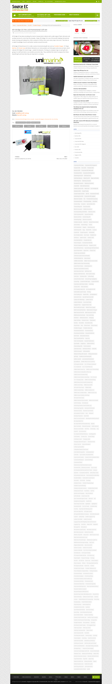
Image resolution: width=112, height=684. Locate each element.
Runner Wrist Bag (78, 596)
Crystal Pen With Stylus (85, 281)
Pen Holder (81, 322)
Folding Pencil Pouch (78, 490)
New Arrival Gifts (88, 545)
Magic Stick (89, 524)
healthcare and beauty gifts (85, 356)
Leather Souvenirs (88, 519)
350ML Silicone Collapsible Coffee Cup (82, 372)
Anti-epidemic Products (79, 413)
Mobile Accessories (88, 209)
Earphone (76, 472)
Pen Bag (92, 558)
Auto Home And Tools (79, 271)
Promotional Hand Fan (79, 330)
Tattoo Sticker (89, 630)
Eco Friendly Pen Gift (90, 289)
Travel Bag (84, 638)
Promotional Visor (89, 581)
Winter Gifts (96, 653)
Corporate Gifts (78, 138)
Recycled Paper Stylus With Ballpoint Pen (83, 594)
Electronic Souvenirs (87, 219)
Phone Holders (95, 560)
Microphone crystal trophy (80, 529)
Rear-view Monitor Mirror (92, 586)
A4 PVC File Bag (77, 403)
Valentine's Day (77, 653)
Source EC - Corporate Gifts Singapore (91, 681)
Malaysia (44, 677)
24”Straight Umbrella (78, 364)
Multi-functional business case (80, 537)
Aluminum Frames (78, 410)
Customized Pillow (78, 462)
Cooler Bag (76, 281)
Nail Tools (92, 542)
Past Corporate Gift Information (95, 59)
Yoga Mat (85, 658)
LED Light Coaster (88, 511)
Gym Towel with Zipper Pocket (80, 498)
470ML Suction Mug (78, 384)
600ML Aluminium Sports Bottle (81, 400)
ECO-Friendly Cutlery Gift (79, 289)
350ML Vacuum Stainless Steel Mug (81, 377)
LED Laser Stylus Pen (78, 511)
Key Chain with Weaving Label (85, 508)
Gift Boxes (76, 237)
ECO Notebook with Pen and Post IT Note (83, 470)
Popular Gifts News (86, 59)
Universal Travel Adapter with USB (81, 651)
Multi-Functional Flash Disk (79, 310)
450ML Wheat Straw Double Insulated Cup (83, 382)
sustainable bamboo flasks (80, 669)
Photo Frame (87, 325)
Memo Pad (87, 188)
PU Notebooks (77, 552)
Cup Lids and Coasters (79, 457)
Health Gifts (88, 501)
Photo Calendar (77, 563)
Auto (87, 413)
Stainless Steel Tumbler (93, 617)
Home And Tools (77, 297)
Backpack (91, 413)
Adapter (84, 227)
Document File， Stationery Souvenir (82, 467)
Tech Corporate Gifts (78, 632)
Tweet (18, 126)
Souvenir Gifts (77, 167)
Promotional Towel (94, 193)
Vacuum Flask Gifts (89, 214)
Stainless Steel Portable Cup (80, 617)
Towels (90, 224)
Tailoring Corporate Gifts (79, 630)
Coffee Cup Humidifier (79, 446)
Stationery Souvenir (86, 180)
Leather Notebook (78, 302)
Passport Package (85, 558)
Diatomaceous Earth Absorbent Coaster (82, 465)
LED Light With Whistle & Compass (81, 514)
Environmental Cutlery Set (79, 475)
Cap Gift (76, 431)
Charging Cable (86, 439)
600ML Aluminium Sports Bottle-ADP (83, 76)
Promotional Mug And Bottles (80, 211)
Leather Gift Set (89, 299)
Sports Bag (76, 612)
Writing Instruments (92, 353)
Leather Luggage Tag (90, 516)
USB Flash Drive (87, 175)
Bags (84, 229)
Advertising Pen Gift (78, 175)
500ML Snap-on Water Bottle (80, 392)
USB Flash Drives (77, 348)
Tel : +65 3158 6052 (49, 1)
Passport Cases (85, 320)
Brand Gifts (88, 229)
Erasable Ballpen (77, 477)
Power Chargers (77, 242)
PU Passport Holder (86, 552)
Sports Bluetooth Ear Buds (86, 612)
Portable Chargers (37, 25)
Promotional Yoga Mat (90, 583)
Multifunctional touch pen (79, 315)
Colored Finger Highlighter (91, 278)
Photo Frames (94, 325)
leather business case (78, 663)
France (78, 677)
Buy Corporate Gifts (26, 15)
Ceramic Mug (77, 204)
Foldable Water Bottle (92, 488)
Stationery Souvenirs (89, 183)
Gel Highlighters (93, 294)
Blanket (92, 423)
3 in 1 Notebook (77, 366)
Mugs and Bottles (95, 178)
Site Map (34, 1)
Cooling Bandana (90, 452)
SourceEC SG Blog (16, 1)
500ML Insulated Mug (79, 390)
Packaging (91, 317)
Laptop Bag (81, 516)
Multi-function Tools (94, 534)
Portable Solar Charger (79, 568)
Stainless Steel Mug (88, 614)
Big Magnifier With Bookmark (92, 418)
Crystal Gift (76, 232)
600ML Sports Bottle (93, 400)
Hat (94, 498)
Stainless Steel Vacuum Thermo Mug (82, 620)
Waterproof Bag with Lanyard (80, 353)
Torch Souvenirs (87, 346)
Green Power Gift (85, 496)
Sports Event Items (78, 250)
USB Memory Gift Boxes (89, 640)
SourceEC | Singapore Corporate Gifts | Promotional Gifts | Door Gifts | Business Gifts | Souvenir (43, 681)
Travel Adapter (77, 638)
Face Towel (86, 235)
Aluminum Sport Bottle (88, 410)
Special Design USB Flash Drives (92, 247)
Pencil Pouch (76, 325)
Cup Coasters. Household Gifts (86, 454)
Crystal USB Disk (95, 281)
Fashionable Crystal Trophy (80, 291)
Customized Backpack (79, 459)
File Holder (76, 480)
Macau (50, 677)
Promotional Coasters (88, 573)
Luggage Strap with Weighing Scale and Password (85, 521)
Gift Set (87, 193)
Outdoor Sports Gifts (78, 188)
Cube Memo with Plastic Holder (81, 284)
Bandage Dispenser (78, 415)
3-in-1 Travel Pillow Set (87, 366)
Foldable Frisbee (77, 483)
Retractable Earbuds (84, 335)
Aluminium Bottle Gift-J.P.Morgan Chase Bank (86, 64)
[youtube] (97, 1)
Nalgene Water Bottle (78, 545)
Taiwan (85, 677)
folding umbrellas (88, 661)
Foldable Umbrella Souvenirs (80, 488)
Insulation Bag (93, 506)
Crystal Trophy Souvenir (79, 193)
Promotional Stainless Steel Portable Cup (83, 578)
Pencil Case (87, 560)
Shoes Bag (96, 599)
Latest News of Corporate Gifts (78, 59)
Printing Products (93, 570)
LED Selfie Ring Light (94, 514)
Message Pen (77, 527)
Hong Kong (16, 677)
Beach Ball (86, 415)
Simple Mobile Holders (87, 601)
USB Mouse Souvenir (78, 643)
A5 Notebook (85, 403)
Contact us (96, 677)
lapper (94, 661)
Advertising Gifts (78, 133)
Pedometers (92, 320)
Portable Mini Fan (87, 240)
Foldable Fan (93, 235)
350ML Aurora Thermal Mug (92, 369)
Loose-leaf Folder (87, 302)
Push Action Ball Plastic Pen (80, 586)
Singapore (36, 677)
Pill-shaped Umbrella (78, 565)
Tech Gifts (87, 632)
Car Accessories (82, 431)
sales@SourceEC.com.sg (22, 113)
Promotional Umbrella (87, 242)
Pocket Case (22, 48)
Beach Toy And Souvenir (79, 418)
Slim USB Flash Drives (78, 247)
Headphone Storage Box (79, 501)
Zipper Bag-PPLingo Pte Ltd (58, 20)
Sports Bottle (77, 224)
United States (58, 677)
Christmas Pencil (91, 441)
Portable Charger (58, 46)
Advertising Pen (77, 180)
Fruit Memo (86, 490)
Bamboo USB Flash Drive (79, 273)
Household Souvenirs (78, 183)
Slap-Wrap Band (77, 604)
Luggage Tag (77, 524)
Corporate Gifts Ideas (21, 25)
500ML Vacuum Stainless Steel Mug (81, 395)
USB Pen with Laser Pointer (90, 643)
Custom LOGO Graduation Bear (92, 457)
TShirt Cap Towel (78, 627)
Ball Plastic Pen (88, 271)
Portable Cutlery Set (87, 328)
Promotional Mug (87, 201)
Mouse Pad (86, 534)
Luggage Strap (77, 304)
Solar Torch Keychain (78, 341)
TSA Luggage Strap (91, 625)
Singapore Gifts (78, 155)
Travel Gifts (76, 185)
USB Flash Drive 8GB (78, 640)
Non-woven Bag (90, 315)
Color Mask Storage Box (79, 452)
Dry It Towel (94, 467)
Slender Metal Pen (86, 604)
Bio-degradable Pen (78, 421)
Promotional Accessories (92, 198)
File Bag (89, 291)
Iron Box (76, 508)
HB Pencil (91, 498)
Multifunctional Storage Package (81, 542)
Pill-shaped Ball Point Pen (92, 563)
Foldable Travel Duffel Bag (80, 485)
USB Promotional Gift (78, 214)
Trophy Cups (92, 250)
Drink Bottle (91, 232)
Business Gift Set (77, 216)
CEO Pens (87, 428)
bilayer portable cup (78, 661)
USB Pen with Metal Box (79, 645)
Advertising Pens (88, 266)
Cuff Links (76, 454)
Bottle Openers (95, 426)
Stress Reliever (86, 622)
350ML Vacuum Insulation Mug (80, 374)
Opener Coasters (78, 547)
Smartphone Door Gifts (79, 607)
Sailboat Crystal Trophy (88, 596)
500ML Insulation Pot (89, 390)
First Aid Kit (82, 480)
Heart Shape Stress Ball (79, 503)
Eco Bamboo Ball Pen (84, 472)
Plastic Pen (87, 565)
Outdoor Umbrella (78, 550)
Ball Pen (14, 48)
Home (23, 1)
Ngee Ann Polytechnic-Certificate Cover (84, 95)
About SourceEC (74, 14)
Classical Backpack (86, 444)
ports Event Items (88, 666)
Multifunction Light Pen (92, 539)
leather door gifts (88, 663)
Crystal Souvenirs (84, 232)
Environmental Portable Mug (92, 475)
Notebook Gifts (77, 191)
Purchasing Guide (59, 14)
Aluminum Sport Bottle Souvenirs (81, 268)
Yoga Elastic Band (78, 658)
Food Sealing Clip (78, 294)
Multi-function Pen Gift (79, 312)
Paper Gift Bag (77, 320)
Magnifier (95, 524)
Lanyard (76, 516)
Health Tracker (83, 237)
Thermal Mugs (84, 224)
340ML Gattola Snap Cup (79, 369)
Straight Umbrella (78, 622)
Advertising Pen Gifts (78, 196)
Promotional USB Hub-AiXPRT (81, 101)
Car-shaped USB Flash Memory (81, 434)
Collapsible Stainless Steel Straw (81, 449)
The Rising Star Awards (79, 635)
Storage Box (94, 620)
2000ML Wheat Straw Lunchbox (88, 361)
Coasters (94, 229)
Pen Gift (29, 25)
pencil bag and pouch (79, 666)
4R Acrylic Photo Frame (79, 387)
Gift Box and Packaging (79, 493)
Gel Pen (92, 490)
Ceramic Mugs (91, 436)
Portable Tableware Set (90, 568)
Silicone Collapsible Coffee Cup (81, 245)
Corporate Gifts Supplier (89, 196)
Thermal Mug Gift (78, 206)
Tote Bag (95, 635)
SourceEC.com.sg (21, 115)
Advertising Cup (91, 227)
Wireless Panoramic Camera (80, 656)
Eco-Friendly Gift (94, 188)
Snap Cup (87, 338)
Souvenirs (77, 157)
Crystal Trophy (85, 191)
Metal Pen (86, 222)
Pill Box (83, 563)
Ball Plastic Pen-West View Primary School (85, 114)
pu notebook (77, 361)
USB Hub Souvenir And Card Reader (82, 255)
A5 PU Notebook (77, 227)
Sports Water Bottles (78, 614)
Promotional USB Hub (79, 581)
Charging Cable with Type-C (80, 441)
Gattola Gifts (86, 294)
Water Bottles (87, 258)
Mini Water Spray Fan (91, 529)
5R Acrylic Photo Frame (79, 397)
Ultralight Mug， (77, 648)
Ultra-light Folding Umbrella (92, 645)
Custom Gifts (77, 286)
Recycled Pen (96, 594)
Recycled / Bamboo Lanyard (80, 589)
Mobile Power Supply (90, 307)
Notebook (76, 317)
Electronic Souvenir (78, 198)
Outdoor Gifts (91, 237)
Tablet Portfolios (90, 343)
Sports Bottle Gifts (91, 204)
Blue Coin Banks (77, 426)
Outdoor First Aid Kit (87, 547)
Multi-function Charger (92, 310)
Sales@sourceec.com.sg (60, 1)
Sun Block (93, 622)
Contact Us (40, 1)
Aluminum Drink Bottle (89, 408)
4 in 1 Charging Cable (78, 379)
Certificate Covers (78, 439)
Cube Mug (91, 284)
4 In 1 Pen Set (93, 377)
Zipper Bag (91, 658)
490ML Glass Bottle (88, 384)
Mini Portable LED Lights (79, 307)
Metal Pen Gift (87, 178)
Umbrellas (95, 201)
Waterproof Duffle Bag (87, 653)
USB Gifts (94, 348)
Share (29, 126)
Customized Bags (89, 459)
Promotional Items (78, 201)
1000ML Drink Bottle (78, 260)
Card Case (76, 276)
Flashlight (88, 480)
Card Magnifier (92, 434)
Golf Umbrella (77, 496)
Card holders (77, 436)
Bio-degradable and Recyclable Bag (82, 423)
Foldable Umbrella (78, 222)
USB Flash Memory (78, 178)
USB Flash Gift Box (87, 348)
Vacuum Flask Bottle (94, 651)
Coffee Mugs (91, 276)
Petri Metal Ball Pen (78, 240)
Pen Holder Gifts (88, 322)
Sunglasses (83, 343)
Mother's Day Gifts (78, 534)
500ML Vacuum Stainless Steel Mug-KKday (85, 82)
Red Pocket (76, 335)
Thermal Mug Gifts (78, 346)
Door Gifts (77, 146)
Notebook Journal (84, 317)
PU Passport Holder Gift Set (80, 555)
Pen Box (76, 322)
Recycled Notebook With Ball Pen (81, 591)
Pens (82, 325)
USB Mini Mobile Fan (78, 258)
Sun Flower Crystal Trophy (79, 625)
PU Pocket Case (90, 555)
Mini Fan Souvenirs (78, 209)
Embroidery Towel (94, 472)
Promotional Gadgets (78, 576)
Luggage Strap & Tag (86, 304)
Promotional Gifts (78, 152)
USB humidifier (86, 351)
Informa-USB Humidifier (80, 88)
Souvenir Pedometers (89, 341)
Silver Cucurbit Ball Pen (79, 338)
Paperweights (77, 558)
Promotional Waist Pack (79, 583)
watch (88, 669)
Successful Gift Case (44, 15)
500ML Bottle (88, 387)
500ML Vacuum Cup (92, 392)
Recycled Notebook (90, 333)
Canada (66, 677)
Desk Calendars (84, 286)
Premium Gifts (78, 149)
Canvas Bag (92, 428)
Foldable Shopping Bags (88, 483)
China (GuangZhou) (26, 677)
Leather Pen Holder (78, 519)
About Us (29, 1)
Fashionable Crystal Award (88, 477)
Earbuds (95, 470)
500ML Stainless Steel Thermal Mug (81, 263)
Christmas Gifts (83, 276)
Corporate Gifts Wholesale (87, 170)
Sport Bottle (76, 343)
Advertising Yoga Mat (78, 408)
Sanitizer (96, 596)
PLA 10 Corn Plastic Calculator (90, 550)
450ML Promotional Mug (90, 379)
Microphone (84, 527)
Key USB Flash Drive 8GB (88, 297)
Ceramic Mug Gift (86, 216)
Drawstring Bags (77, 219)
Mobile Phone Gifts (89, 532)
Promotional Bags (78, 573)
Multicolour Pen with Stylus (80, 539)
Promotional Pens (89, 330)
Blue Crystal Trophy (90, 273)
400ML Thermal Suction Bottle (90, 260)
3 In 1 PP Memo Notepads (90, 364)
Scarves (75, 599)
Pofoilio (92, 565)
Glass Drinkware (89, 493)
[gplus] (99, 1)
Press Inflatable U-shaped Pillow (81, 570)
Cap (98, 428)
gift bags (76, 356)
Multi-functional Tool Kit (90, 312)
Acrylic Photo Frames (78, 266)
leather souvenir (77, 359)
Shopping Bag (77, 601)
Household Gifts (77, 506)
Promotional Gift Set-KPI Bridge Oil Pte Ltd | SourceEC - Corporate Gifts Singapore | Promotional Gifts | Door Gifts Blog (36, 119)
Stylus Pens (86, 250)
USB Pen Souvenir (78, 351)
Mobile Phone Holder (93, 222)
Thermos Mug (88, 635)
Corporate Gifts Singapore (74, 20)
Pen (84, 198)
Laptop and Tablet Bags (79, 299)
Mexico (72, 677)
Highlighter (87, 503)
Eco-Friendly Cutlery (78, 235)
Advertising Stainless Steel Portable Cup (82, 405)
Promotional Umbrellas (79, 333)
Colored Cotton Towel (79, 278)
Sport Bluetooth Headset (79, 609)
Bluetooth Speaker (86, 426)
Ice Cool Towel (85, 506)
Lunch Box (83, 524)
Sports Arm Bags (90, 609)
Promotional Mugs (89, 576)
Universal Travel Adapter (88, 648)
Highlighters (94, 503)
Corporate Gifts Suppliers (44, 20)
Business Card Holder (78, 428)
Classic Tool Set (77, 444)
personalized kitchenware (88, 359)
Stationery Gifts (91, 211)
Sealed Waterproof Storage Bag (86, 599)
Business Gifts (77, 135)
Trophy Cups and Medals (79, 253)
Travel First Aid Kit (92, 638)
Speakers (88, 607)
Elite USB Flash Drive (84, 185)
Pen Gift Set (81, 560)
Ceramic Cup (84, 436)
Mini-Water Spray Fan (78, 532)
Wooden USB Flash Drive (93, 656)
